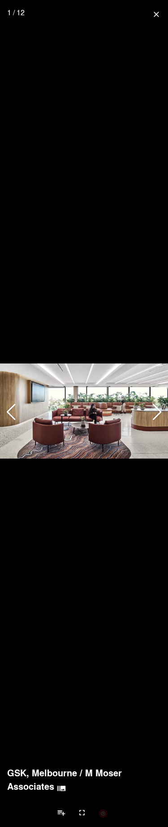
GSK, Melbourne (42, 772)
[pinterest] (103, 813)
